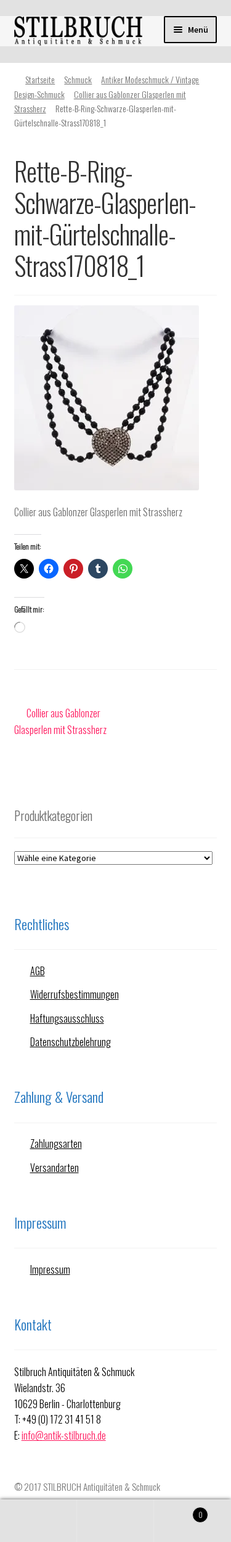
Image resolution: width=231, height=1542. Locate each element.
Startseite (40, 79)
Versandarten (54, 1167)
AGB (37, 970)
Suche (115, 1521)
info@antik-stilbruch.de (64, 1435)
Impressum (50, 1269)
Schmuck (78, 79)
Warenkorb (178, 1510)
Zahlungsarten (56, 1143)
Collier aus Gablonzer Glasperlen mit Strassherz (60, 721)
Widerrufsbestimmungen (74, 994)
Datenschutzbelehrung (70, 1041)
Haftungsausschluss (67, 1018)
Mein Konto (38, 1521)
